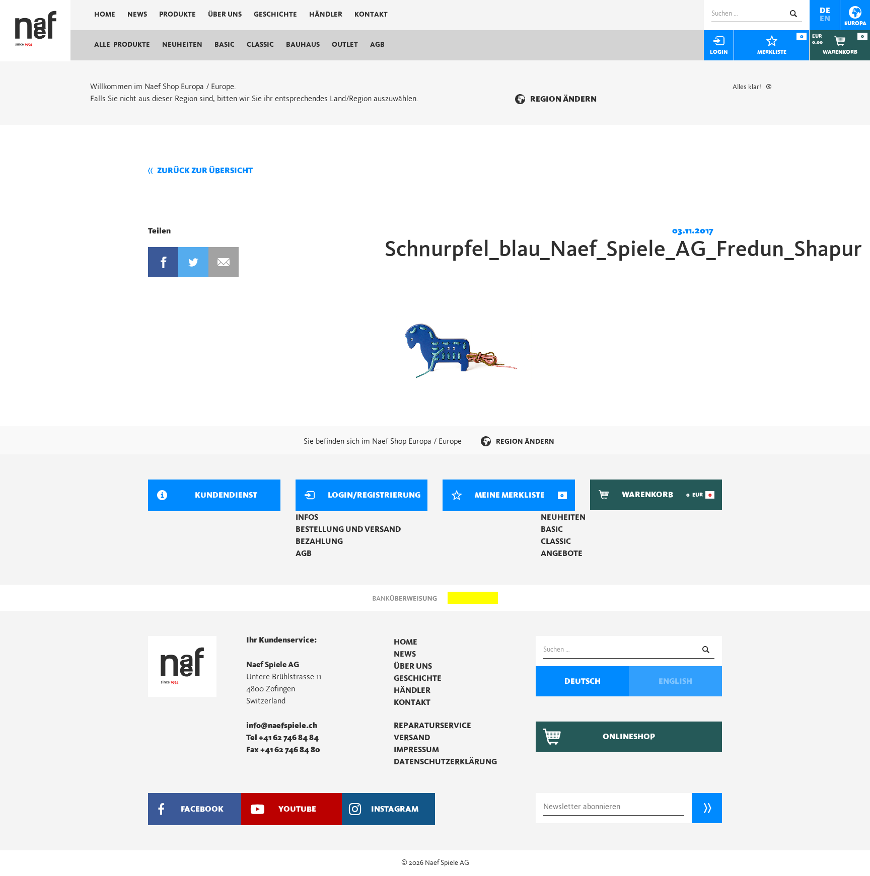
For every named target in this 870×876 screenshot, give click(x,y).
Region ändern (563, 99)
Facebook (163, 262)
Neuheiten (182, 44)
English (675, 681)
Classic (260, 44)
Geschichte (275, 14)
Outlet (345, 44)
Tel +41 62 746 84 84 (282, 738)
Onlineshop (629, 737)
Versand (412, 738)
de (825, 11)
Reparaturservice (432, 726)
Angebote (562, 553)
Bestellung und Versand (348, 529)
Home (104, 14)
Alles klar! (747, 87)
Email (223, 262)
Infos (307, 517)
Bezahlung (319, 541)
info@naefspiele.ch (281, 726)
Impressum (416, 750)
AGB (377, 44)
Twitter (193, 262)
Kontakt (371, 14)
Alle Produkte (122, 44)
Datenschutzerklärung (445, 762)
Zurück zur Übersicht (205, 171)
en (825, 19)
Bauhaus (303, 44)
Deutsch (582, 681)
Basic (224, 44)
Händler (325, 14)
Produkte (177, 14)
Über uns (225, 14)
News (137, 14)
